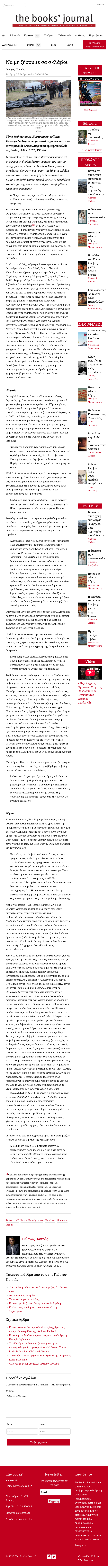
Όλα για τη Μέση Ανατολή (24, 1363)
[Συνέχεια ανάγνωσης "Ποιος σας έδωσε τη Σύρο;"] (83, 239)
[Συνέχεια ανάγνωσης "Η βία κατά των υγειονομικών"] (83, 216)
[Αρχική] (5, 35)
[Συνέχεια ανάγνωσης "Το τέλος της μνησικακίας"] (83, 136)
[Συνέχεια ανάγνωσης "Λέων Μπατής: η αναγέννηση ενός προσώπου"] (83, 367)
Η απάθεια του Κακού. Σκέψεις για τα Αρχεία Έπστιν (95, 265)
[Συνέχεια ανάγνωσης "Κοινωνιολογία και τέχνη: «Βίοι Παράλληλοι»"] (83, 298)
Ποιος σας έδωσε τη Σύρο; (94, 236)
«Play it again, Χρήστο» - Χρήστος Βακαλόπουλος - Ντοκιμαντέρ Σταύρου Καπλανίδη (90, 692)
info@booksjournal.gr (18, 1512)
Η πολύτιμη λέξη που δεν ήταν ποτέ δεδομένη (35, 1303)
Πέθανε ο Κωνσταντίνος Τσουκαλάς (97, 414)
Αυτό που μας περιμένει (22, 1295)
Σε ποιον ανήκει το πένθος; (24, 1299)
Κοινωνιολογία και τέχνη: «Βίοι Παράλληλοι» (97, 295)
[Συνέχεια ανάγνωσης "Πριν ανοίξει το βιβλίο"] (83, 638)
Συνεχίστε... (81, 1545)
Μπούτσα (50, 1220)
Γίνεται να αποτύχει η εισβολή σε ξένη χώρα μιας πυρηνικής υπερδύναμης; (96, 182)
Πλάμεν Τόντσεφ (49, 1363)
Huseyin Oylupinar (19, 1339)
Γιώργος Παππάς (15, 69)
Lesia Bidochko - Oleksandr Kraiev (29, 1351)
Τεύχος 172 (12, 1220)
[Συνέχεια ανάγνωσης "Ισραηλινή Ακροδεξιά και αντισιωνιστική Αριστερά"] (83, 444)
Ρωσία (9, 1224)
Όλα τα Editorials (92, 149)
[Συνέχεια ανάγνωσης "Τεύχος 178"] (90, 91)
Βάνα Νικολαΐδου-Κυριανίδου (94, 344)
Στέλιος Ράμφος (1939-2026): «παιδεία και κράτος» (95, 473)
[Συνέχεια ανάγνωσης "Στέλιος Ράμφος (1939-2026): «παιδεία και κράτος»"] (83, 476)
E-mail (42, 1423)
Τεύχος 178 (90, 109)
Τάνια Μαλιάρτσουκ (32, 1220)
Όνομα (9, 1423)
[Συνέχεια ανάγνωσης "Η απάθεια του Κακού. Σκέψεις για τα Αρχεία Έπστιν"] (83, 268)
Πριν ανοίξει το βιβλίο (94, 635)
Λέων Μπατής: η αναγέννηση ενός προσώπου (95, 364)
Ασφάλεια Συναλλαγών (19, 1519)
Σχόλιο (10, 1390)
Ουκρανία (62, 1220)
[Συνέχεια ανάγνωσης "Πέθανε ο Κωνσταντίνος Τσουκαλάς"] (83, 417)
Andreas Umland (46, 1331)
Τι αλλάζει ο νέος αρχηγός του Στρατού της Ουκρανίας (40, 1355)
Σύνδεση (101, 4)
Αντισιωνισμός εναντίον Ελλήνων (97, 334)
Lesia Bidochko (18, 1359)
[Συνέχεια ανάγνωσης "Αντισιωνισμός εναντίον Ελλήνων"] (83, 338)
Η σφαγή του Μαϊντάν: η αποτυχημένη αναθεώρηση (38, 1335)
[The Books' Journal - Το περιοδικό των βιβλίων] (54, 19)
